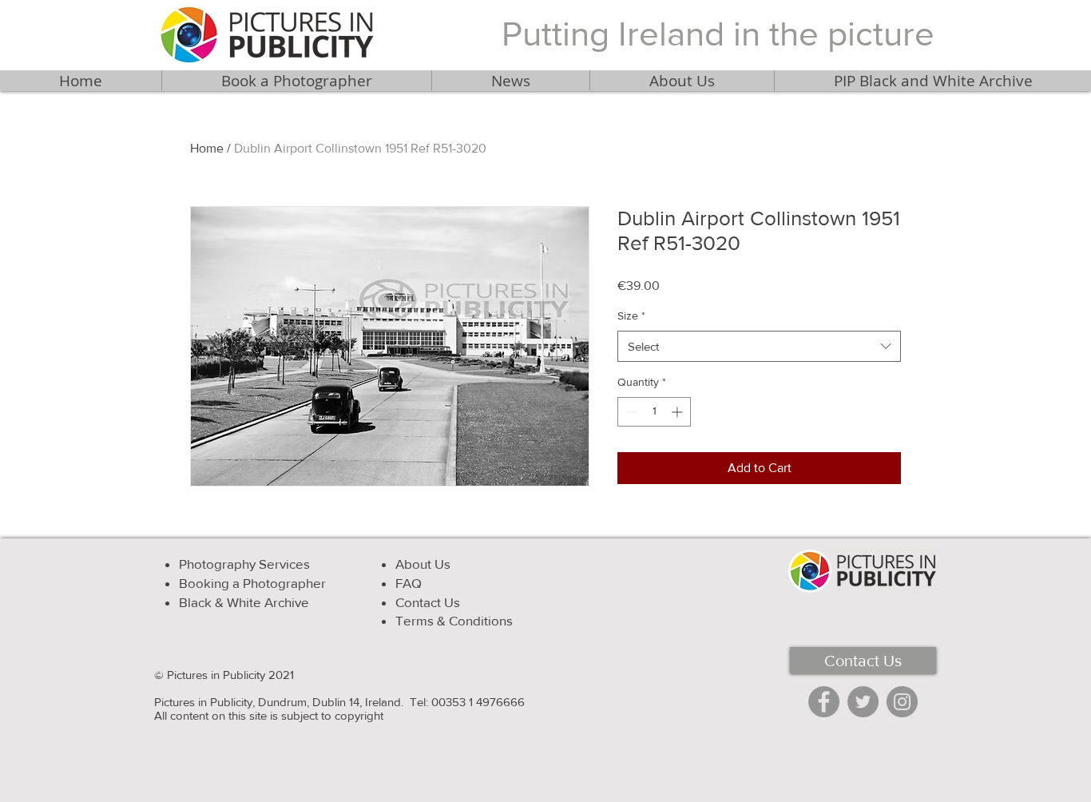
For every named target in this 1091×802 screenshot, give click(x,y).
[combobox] (759, 346)
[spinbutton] (654, 412)
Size (631, 315)
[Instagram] (902, 701)
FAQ (408, 582)
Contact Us (427, 601)
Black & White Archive (244, 601)
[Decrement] (630, 412)
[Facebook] (823, 701)
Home (207, 148)
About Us (422, 563)
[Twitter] (863, 701)
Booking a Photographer (252, 582)
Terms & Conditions (454, 620)
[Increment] (678, 412)
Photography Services (244, 563)
